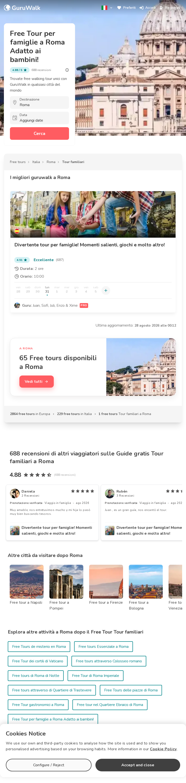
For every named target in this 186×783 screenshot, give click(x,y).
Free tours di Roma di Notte (35, 675)
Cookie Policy (163, 749)
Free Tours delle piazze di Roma (131, 690)
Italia (36, 162)
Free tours (18, 162)
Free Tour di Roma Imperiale (95, 675)
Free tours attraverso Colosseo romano (109, 661)
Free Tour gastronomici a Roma (38, 704)
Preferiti (129, 7)
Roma (51, 162)
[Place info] (67, 70)
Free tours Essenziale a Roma (103, 646)
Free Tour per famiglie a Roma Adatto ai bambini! (53, 719)
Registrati (172, 7)
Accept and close (137, 765)
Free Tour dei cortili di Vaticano (37, 661)
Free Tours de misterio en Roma (39, 646)
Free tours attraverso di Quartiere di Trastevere (52, 690)
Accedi (150, 7)
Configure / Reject (48, 765)
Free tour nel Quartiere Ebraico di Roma (110, 704)
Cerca (39, 133)
